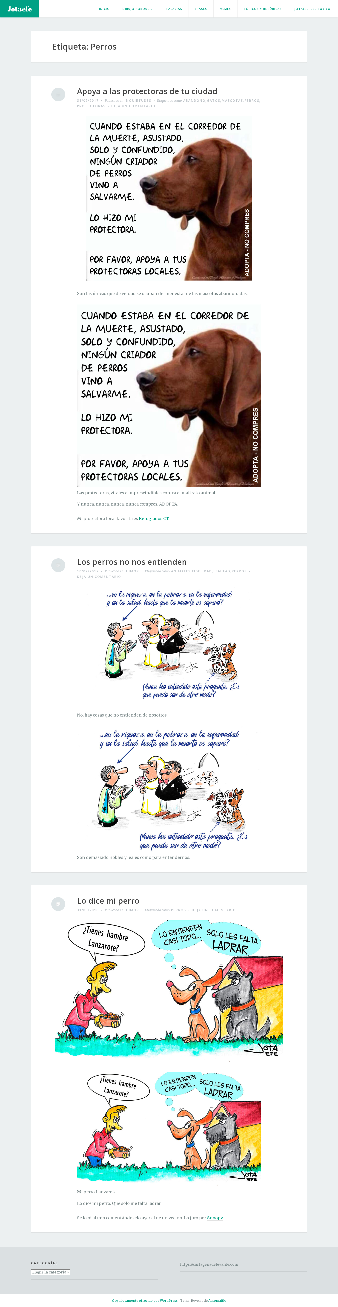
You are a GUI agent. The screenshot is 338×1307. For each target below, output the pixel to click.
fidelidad (202, 571)
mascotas (232, 100)
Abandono (194, 100)
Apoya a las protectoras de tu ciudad (147, 91)
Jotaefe (19, 9)
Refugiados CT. (154, 518)
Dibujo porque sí (138, 9)
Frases (201, 9)
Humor (132, 571)
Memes (225, 9)
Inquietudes (138, 100)
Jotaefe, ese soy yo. (313, 9)
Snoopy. (215, 1217)
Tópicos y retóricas (263, 9)
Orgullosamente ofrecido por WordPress (145, 1301)
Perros (251, 100)
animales (181, 571)
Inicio (104, 9)
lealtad (221, 571)
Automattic (217, 1301)
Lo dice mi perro (108, 900)
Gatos (213, 100)
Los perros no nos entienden (132, 562)
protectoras (91, 106)
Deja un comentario (133, 106)
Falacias (174, 9)
